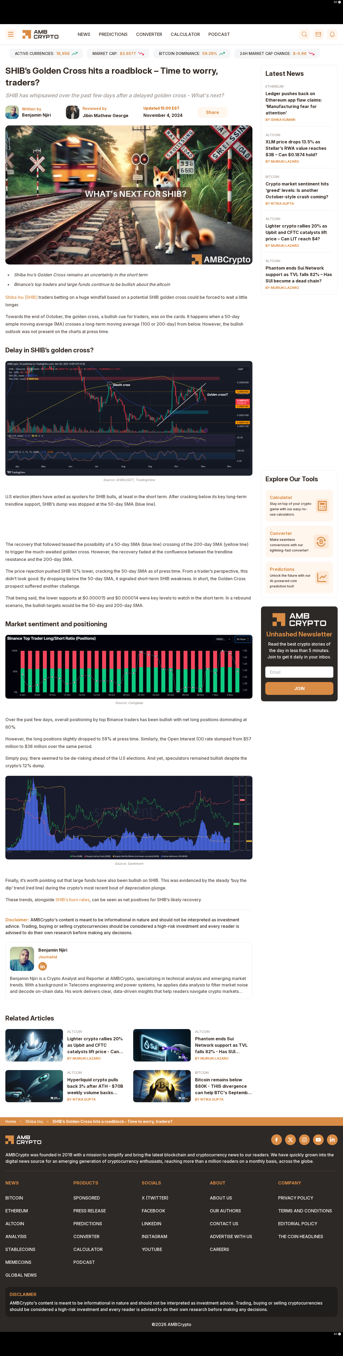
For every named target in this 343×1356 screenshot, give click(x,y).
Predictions (113, 34)
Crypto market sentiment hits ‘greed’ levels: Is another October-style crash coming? (297, 190)
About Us (221, 1198)
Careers (219, 1249)
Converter (149, 34)
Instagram (154, 1236)
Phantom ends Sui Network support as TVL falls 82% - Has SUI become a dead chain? (221, 1045)
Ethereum (275, 86)
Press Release (89, 1210)
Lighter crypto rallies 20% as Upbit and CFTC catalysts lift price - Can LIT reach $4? (95, 1045)
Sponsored (86, 1198)
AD (335, 2)
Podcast (219, 34)
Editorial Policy (297, 1223)
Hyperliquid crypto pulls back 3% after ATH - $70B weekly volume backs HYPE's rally (95, 1086)
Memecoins (18, 1262)
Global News (21, 1275)
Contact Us (224, 1223)
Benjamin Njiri (36, 115)
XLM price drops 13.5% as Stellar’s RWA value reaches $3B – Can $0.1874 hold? (296, 148)
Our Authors (225, 1210)
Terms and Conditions (305, 1210)
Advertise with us (231, 1236)
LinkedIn (151, 1223)
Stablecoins (20, 1249)
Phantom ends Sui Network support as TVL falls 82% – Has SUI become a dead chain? (299, 275)
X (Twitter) (155, 1198)
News (84, 34)
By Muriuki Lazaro (84, 1058)
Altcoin (74, 1032)
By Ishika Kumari (280, 120)
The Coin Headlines (300, 1236)
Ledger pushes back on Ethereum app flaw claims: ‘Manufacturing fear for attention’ (294, 103)
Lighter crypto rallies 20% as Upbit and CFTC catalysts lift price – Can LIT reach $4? (296, 232)
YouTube (152, 1249)
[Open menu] (10, 34)
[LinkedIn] (42, 966)
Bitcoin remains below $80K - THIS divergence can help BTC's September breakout (223, 1086)
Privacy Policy (295, 1198)
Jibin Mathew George (105, 115)
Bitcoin (202, 1073)
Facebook (153, 1210)
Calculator (185, 34)
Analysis (16, 1236)
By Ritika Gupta (81, 1099)
